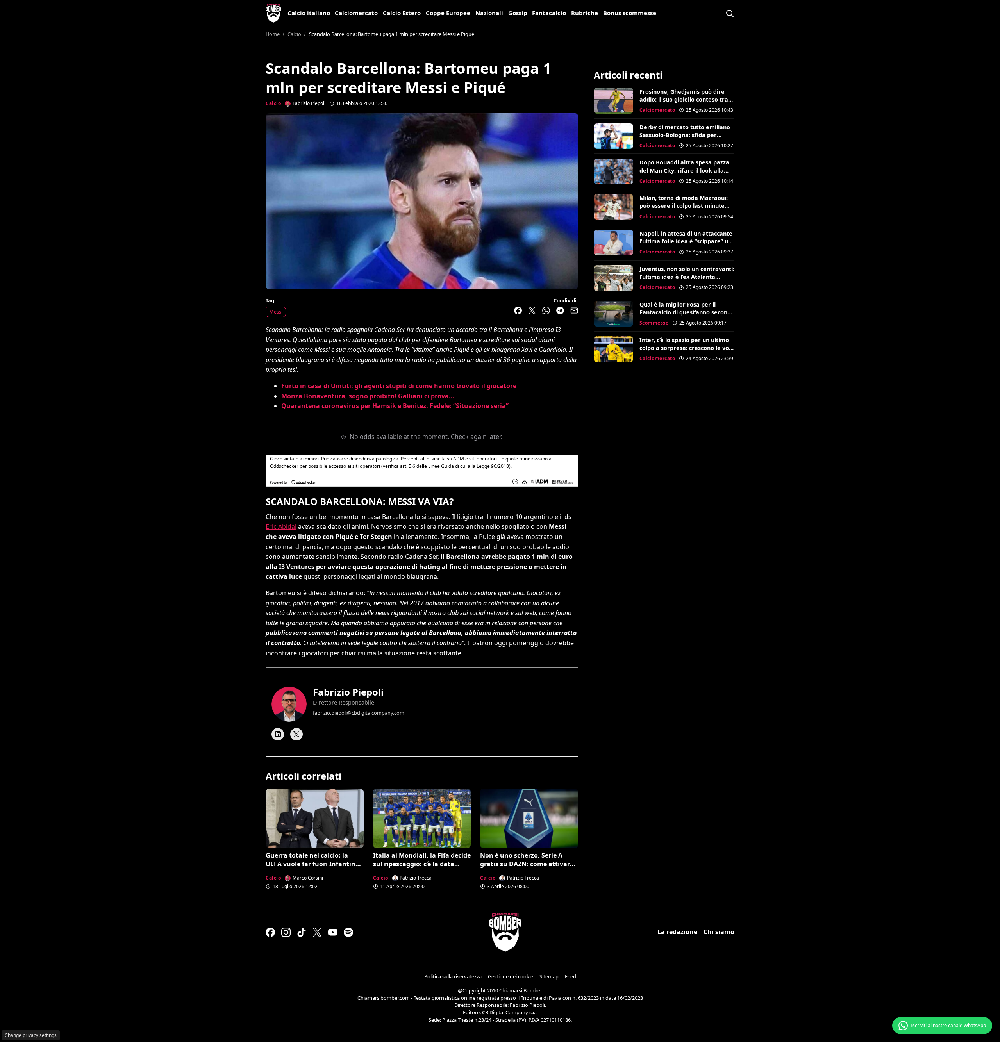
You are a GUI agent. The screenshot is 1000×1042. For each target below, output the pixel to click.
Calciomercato (356, 13)
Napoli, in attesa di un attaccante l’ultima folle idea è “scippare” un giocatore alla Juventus (685, 241)
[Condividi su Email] (574, 310)
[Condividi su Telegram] (560, 310)
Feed (570, 976)
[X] (296, 734)
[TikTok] (301, 932)
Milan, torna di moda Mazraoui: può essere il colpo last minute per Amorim (683, 205)
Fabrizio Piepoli (348, 691)
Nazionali (489, 13)
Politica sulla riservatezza (453, 976)
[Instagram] (286, 932)
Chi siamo (719, 932)
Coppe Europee (448, 13)
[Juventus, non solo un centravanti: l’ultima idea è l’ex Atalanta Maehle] (613, 278)
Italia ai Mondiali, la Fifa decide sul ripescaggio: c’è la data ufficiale (422, 864)
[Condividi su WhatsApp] (546, 310)
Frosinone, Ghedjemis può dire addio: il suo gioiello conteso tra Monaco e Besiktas (683, 99)
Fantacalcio (549, 13)
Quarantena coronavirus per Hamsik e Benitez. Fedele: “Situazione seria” (395, 405)
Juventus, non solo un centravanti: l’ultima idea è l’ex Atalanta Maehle (686, 276)
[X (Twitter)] (317, 932)
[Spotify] (348, 932)
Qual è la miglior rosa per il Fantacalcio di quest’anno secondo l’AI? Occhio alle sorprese (686, 312)
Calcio (273, 103)
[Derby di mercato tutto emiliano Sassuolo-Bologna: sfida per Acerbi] (613, 136)
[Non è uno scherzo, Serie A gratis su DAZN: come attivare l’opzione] (529, 818)
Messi (275, 311)
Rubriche (584, 13)
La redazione (677, 932)
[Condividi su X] (532, 310)
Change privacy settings (31, 1035)
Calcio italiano (309, 13)
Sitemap (549, 976)
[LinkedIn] (277, 734)
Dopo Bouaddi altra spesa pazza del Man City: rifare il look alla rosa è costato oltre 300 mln (684, 170)
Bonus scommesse (629, 13)
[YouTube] (333, 932)
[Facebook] (270, 932)
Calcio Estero (402, 13)
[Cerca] (729, 13)
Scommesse (654, 322)
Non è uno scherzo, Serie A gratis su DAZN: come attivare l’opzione (526, 864)
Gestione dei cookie (510, 976)
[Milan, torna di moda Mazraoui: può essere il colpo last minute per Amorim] (613, 207)
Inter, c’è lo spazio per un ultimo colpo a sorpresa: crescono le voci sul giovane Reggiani (686, 347)
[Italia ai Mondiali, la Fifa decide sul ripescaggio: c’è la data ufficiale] (422, 818)
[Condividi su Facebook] (518, 310)
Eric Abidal (281, 526)
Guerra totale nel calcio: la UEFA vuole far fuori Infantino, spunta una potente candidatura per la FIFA (313, 868)
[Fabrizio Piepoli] (289, 704)
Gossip (517, 13)
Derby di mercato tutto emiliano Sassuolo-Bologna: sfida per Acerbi (684, 134)
